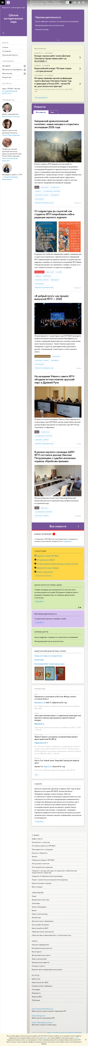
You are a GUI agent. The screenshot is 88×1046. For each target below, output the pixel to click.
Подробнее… (67, 541)
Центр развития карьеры (40, 925)
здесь (45, 1038)
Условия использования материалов (70, 1032)
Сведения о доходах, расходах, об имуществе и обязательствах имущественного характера (54, 872)
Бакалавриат (6, 66)
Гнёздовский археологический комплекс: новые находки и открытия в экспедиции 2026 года (56, 124)
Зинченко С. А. (39, 702)
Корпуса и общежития (39, 853)
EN (70, 2)
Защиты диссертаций (39, 959)
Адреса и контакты (52, 1032)
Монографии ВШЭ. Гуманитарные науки (49, 664)
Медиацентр (36, 993)
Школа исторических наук (13, 18)
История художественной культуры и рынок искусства (57, 564)
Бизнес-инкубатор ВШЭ (40, 928)
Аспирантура (6, 77)
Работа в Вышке (37, 887)
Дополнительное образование (42, 921)
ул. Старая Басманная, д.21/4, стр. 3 (9, 92)
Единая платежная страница (41, 883)
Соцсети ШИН (40, 551)
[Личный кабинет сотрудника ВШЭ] (79, 2)
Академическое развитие (40, 962)
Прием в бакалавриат (39, 907)
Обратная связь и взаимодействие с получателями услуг (51, 935)
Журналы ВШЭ (37, 997)
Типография (36, 989)
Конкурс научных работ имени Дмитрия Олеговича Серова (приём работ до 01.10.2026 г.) (52, 58)
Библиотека (36, 979)
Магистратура (7, 73)
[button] (82, 593)
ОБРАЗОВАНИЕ (38, 893)
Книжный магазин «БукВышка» (42, 986)
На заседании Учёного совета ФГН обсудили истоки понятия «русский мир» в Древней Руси (54, 379)
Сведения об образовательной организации (47, 876)
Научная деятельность (10, 55)
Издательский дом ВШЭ (40, 982)
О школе (5, 47)
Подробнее (39, 601)
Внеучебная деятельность (45, 614)
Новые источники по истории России (48, 656)
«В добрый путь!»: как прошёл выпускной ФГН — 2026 (51, 297)
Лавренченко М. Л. (41, 743)
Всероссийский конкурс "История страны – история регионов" (52, 69)
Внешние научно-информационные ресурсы (47, 969)
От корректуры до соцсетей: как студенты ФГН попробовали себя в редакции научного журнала (54, 214)
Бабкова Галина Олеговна (11, 116)
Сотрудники (6, 51)
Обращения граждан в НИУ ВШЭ (43, 860)
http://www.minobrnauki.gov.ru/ (42, 1009)
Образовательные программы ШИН (55, 17)
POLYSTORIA (39, 660)
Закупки (34, 856)
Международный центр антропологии (48, 641)
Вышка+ (34, 910)
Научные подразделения (40, 945)
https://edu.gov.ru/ (38, 1016)
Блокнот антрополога (45, 572)
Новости (40, 107)
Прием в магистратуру (40, 914)
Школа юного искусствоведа (47, 568)
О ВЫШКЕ (35, 835)
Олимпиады (36, 903)
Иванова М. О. (39, 724)
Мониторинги (37, 952)
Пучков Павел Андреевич (11, 135)
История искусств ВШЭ (46, 560)
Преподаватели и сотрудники (42, 849)
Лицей (34, 896)
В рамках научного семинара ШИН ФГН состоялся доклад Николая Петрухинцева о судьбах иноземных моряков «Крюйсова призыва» (55, 456)
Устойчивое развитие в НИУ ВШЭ (43, 846)
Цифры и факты (37, 839)
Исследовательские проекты (42, 948)
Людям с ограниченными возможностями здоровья (50, 880)
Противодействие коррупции (42, 867)
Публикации (39, 689)
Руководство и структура (41, 842)
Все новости (58, 526)
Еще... (37, 775)
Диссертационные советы (41, 955)
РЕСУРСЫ (35, 975)
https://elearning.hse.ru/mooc (42, 1022)
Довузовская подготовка (40, 900)
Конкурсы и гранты (38, 966)
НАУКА (34, 941)
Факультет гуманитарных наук (13, 7)
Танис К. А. (48, 766)
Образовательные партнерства (43, 932)
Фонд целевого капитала (40, 864)
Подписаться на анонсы (43, 576)
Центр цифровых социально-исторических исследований (56, 637)
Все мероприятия (41, 98)
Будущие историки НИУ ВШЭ (48, 556)
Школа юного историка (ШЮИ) (48, 585)
